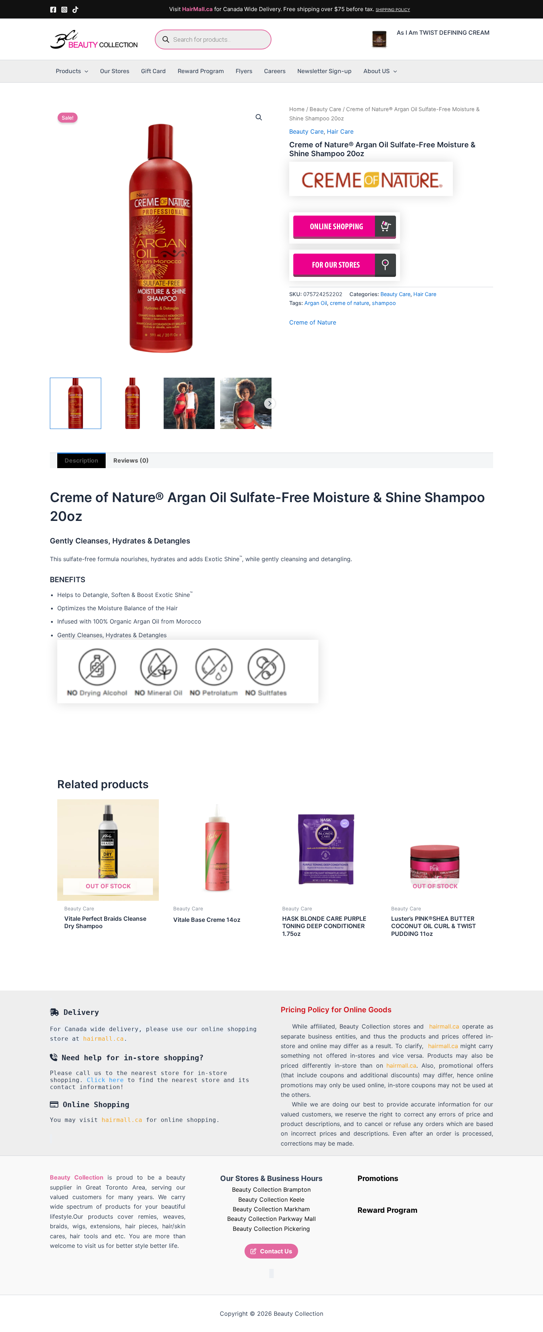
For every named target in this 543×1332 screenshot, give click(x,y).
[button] (84, 71)
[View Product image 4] (246, 403)
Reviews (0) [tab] (131, 460)
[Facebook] (53, 9)
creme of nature (349, 303)
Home (297, 109)
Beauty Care (325, 109)
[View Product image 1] (75, 403)
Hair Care (340, 131)
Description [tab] (81, 460)
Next (269, 403)
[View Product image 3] (189, 403)
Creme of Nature (312, 322)
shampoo (384, 303)
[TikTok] (75, 9)
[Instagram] (64, 9)
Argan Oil (315, 303)
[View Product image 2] (132, 403)
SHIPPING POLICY (393, 9)
